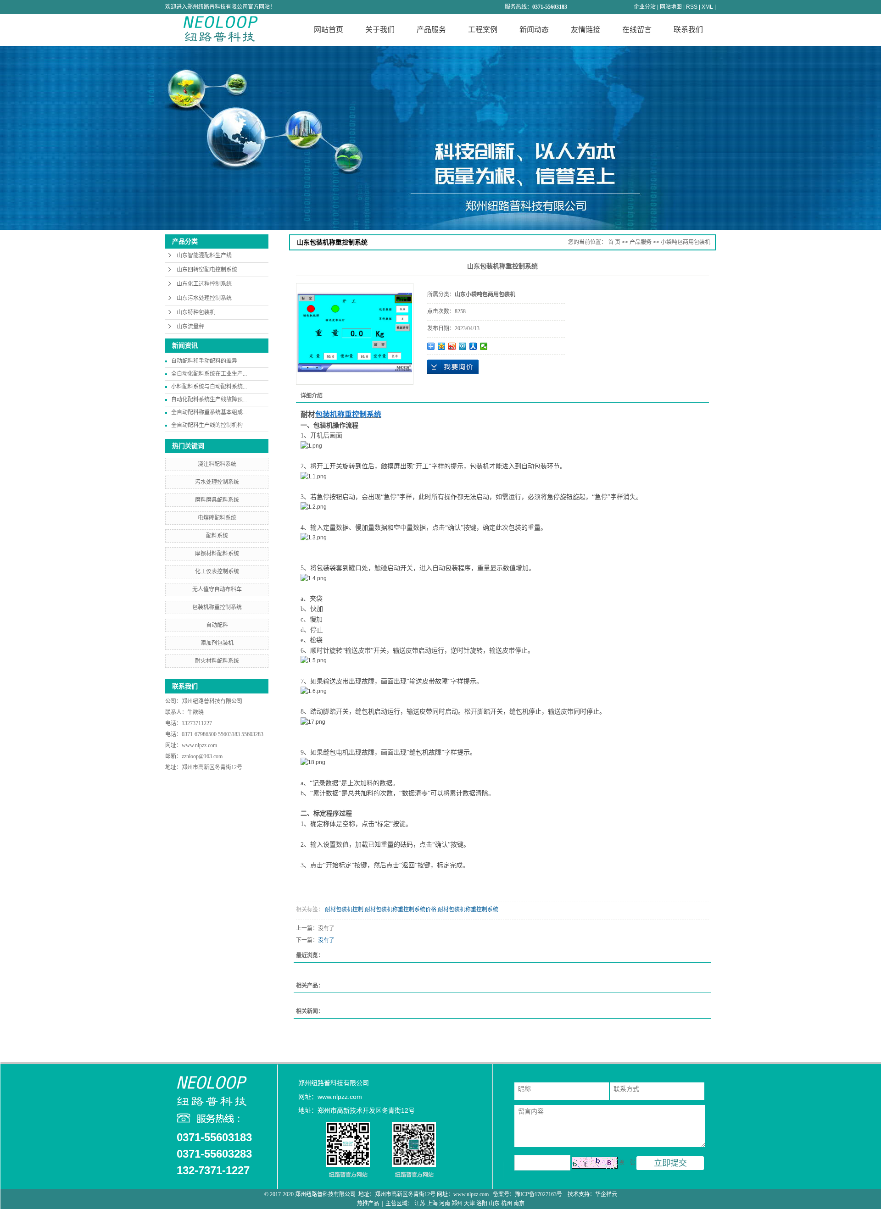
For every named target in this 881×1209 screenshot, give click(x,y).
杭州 (506, 1203)
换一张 (627, 1162)
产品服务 (431, 29)
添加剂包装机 (217, 643)
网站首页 (328, 29)
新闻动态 (534, 29)
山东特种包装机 (196, 312)
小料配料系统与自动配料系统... (209, 386)
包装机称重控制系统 (217, 607)
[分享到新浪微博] (452, 346)
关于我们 (380, 29)
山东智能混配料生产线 (204, 255)
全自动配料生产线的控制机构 (207, 425)
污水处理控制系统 (217, 482)
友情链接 (585, 29)
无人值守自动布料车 (217, 589)
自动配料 (217, 625)
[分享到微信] (484, 346)
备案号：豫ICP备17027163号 (528, 1194)
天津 (469, 1203)
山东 (494, 1203)
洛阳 (481, 1203)
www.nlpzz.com (199, 745)
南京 (518, 1203)
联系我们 (688, 29)
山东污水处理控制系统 (204, 298)
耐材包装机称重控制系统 (468, 909)
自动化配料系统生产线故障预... (209, 399)
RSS (691, 7)
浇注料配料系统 (217, 464)
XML (707, 7)
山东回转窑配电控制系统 (207, 269)
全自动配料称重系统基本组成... (209, 412)
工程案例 (482, 29)
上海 (432, 1203)
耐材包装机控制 (343, 909)
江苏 (419, 1203)
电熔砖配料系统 (217, 518)
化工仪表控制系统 (217, 571)
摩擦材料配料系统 (217, 553)
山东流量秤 (190, 326)
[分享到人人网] (473, 346)
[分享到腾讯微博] (463, 346)
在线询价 (453, 367)
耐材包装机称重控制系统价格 (400, 909)
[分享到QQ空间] (442, 346)
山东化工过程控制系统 (204, 284)
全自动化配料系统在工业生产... (209, 374)
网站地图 (671, 7)
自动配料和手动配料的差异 (204, 361)
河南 (444, 1203)
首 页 (614, 242)
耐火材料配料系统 (217, 661)
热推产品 (368, 1203)
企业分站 (645, 7)
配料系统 (217, 535)
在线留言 (637, 29)
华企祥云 (606, 1194)
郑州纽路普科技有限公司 (213, 701)
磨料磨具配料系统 (217, 500)
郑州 (457, 1203)
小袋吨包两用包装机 (685, 242)
